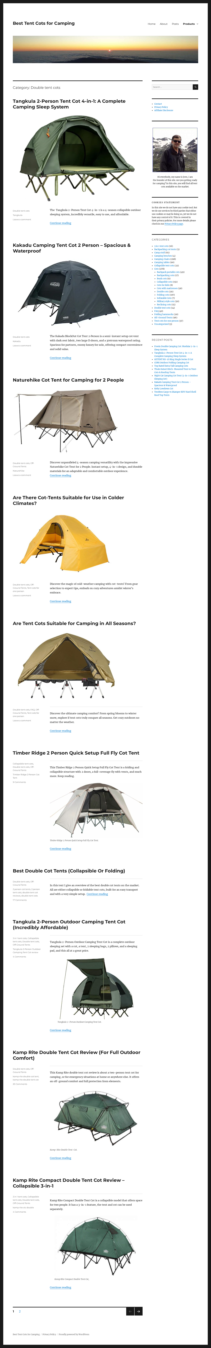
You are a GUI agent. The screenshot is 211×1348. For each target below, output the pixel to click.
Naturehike (18, 471)
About (164, 23)
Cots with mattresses (167, 288)
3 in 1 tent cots (20, 938)
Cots (156, 269)
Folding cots (163, 295)
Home (152, 23)
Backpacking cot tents (165, 249)
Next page (138, 1315)
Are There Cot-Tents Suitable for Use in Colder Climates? (68, 500)
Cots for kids (163, 285)
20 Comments (20, 1084)
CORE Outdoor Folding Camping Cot (171, 362)
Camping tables (161, 262)
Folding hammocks (163, 314)
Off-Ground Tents (21, 944)
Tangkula (17, 215)
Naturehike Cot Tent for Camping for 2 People (68, 380)
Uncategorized (161, 324)
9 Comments (19, 782)
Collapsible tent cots (23, 763)
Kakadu (17, 341)
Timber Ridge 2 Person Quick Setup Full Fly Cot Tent (76, 753)
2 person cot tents (21, 889)
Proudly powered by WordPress (74, 1334)
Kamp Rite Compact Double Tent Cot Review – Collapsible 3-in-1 (68, 1183)
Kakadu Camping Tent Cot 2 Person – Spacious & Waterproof (72, 248)
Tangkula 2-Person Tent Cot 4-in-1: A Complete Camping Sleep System (69, 104)
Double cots (163, 291)
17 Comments (20, 900)
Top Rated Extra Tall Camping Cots (171, 366)
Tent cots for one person (166, 321)
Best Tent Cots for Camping (44, 23)
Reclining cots (164, 304)
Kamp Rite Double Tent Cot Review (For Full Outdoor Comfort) (76, 1055)
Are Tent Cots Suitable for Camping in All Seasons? (74, 623)
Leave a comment (22, 219)
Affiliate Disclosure (163, 110)
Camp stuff (159, 252)
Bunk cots (162, 278)
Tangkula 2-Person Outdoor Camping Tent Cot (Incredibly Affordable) (69, 924)
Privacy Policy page (174, 224)
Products (189, 23)
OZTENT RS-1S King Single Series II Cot (173, 359)
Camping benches (163, 256)
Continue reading (60, 223)
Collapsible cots (164, 282)
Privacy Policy (161, 107)
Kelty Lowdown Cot (163, 388)
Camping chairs (162, 259)
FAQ (32, 709)
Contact (158, 104)
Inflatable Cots (164, 298)
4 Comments (19, 956)
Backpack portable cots (168, 272)
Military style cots (165, 301)
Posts (175, 23)
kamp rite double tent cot (26, 1079)
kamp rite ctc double (23, 1207)
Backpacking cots (165, 275)
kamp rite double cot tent (26, 1076)
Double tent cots (21, 211)
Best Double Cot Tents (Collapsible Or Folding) (69, 871)
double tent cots (29, 895)
